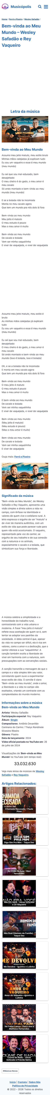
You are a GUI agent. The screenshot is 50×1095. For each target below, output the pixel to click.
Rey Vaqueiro (21, 775)
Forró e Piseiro (22, 456)
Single (14, 720)
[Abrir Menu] (46, 7)
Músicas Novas (10, 1071)
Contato (22, 1082)
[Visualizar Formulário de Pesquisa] (40, 7)
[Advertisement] (25, 78)
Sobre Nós (35, 1082)
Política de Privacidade (25, 1085)
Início (13, 1082)
